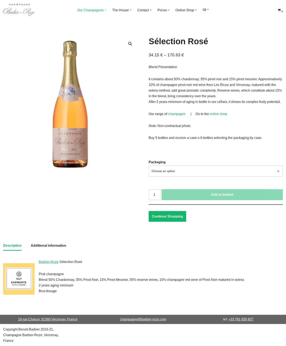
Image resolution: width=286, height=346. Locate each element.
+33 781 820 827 (241, 319)
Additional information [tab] (48, 245)
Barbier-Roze (49, 262)
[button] (105, 10)
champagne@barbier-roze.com (143, 319)
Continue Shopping (167, 216)
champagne (177, 114)
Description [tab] (12, 245)
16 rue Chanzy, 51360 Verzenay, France (47, 319)
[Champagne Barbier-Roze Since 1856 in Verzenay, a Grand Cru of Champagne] (19, 10)
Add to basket (222, 194)
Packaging (157, 162)
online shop (218, 114)
